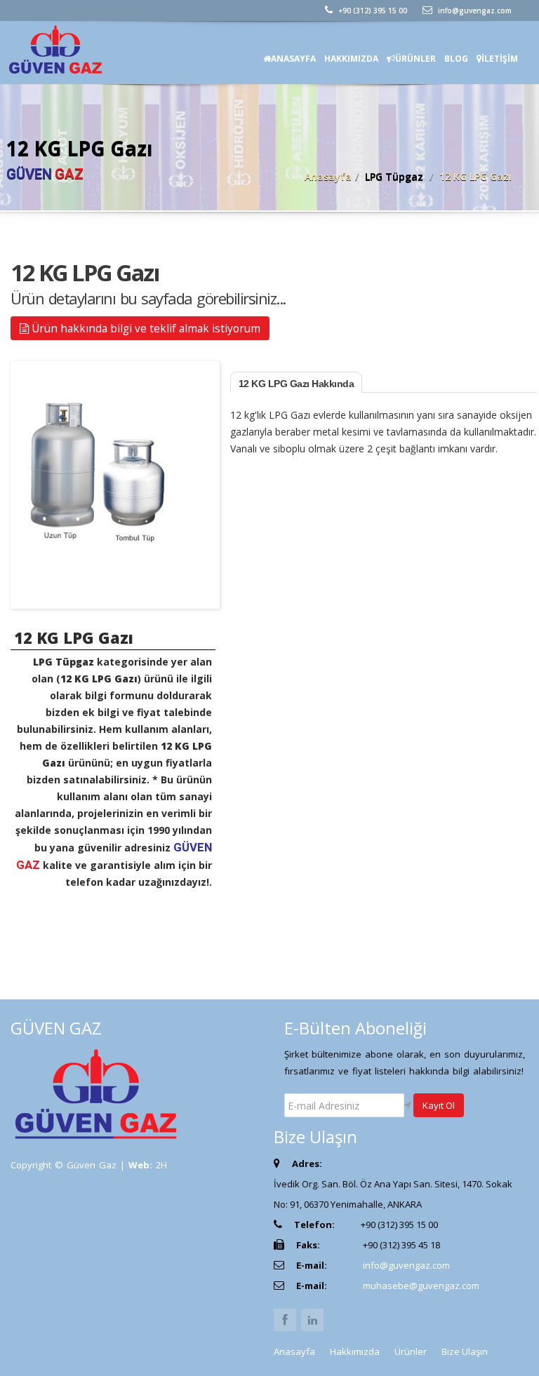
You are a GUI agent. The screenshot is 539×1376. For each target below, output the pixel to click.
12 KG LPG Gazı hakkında (296, 383)
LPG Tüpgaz (394, 176)
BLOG (456, 59)
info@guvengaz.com (474, 10)
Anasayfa (328, 176)
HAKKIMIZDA (351, 59)
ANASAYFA (293, 59)
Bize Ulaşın (464, 1351)
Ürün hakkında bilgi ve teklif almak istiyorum (144, 328)
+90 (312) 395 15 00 (371, 10)
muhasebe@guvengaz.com (421, 1285)
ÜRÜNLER (415, 59)
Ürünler (410, 1351)
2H (161, 1165)
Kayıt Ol (438, 1105)
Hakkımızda (355, 1351)
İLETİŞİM (499, 59)
